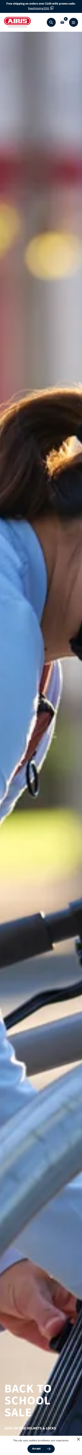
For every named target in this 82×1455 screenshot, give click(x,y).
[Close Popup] (78, 1439)
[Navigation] (73, 22)
